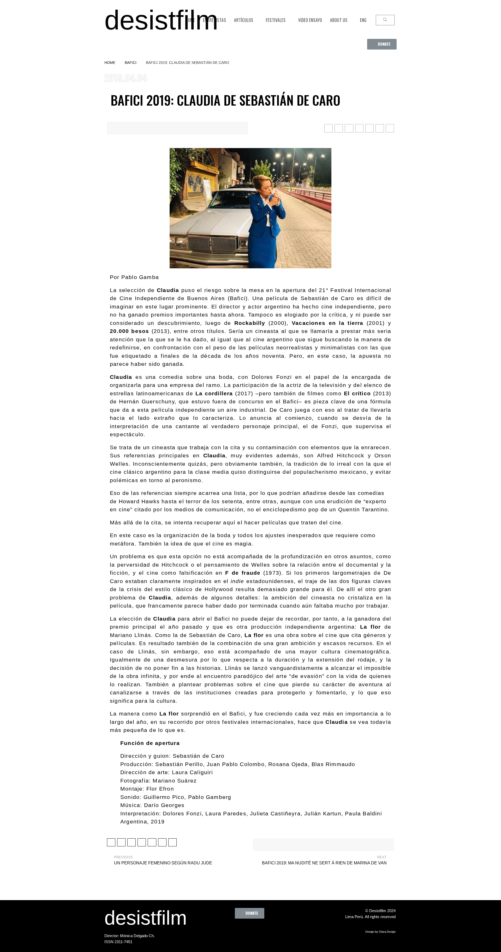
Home (109, 62)
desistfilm (161, 20)
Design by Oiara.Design (380, 931)
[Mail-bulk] (280, 930)
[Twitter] (237, 930)
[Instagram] (252, 930)
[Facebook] (223, 930)
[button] (382, 44)
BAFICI (130, 62)
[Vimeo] (266, 930)
